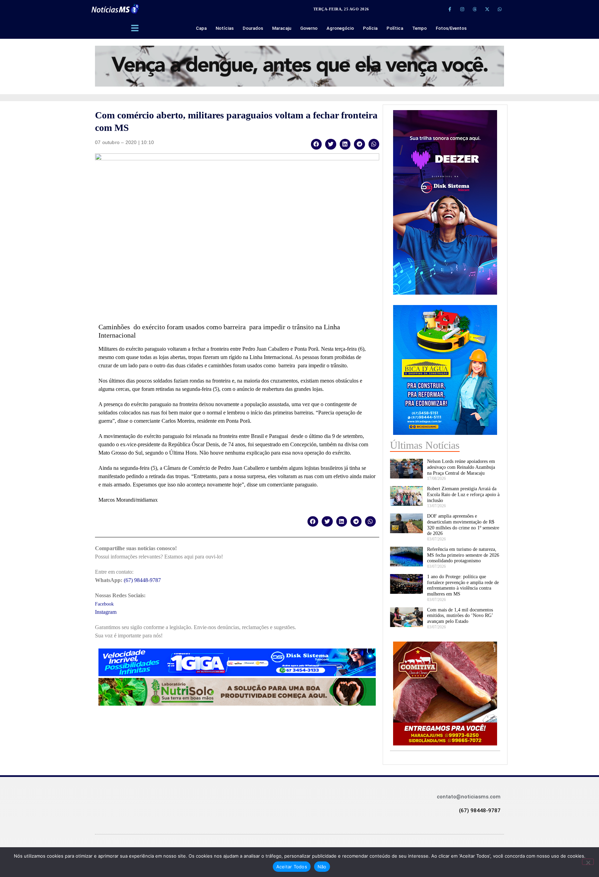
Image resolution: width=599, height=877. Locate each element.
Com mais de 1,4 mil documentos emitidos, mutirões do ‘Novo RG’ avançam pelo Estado (460, 615)
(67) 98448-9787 (142, 580)
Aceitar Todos (291, 866)
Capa (201, 28)
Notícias (225, 28)
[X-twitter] (487, 9)
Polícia (370, 28)
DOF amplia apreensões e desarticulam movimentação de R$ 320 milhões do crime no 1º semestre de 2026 (463, 524)
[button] (316, 144)
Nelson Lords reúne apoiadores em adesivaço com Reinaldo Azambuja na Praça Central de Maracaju (461, 467)
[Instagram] (462, 9)
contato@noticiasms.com (469, 797)
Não (322, 866)
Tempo (419, 28)
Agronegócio (340, 28)
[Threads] (474, 9)
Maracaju (281, 28)
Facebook (104, 604)
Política (395, 28)
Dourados (253, 28)
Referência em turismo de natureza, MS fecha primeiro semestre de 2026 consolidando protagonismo (463, 555)
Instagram (105, 612)
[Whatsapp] (499, 9)
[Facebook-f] (449, 9)
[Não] (588, 862)
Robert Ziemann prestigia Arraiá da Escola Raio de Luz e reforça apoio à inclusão (463, 494)
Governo (309, 28)
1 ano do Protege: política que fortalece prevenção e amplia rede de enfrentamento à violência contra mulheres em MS (463, 585)
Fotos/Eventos (451, 28)
